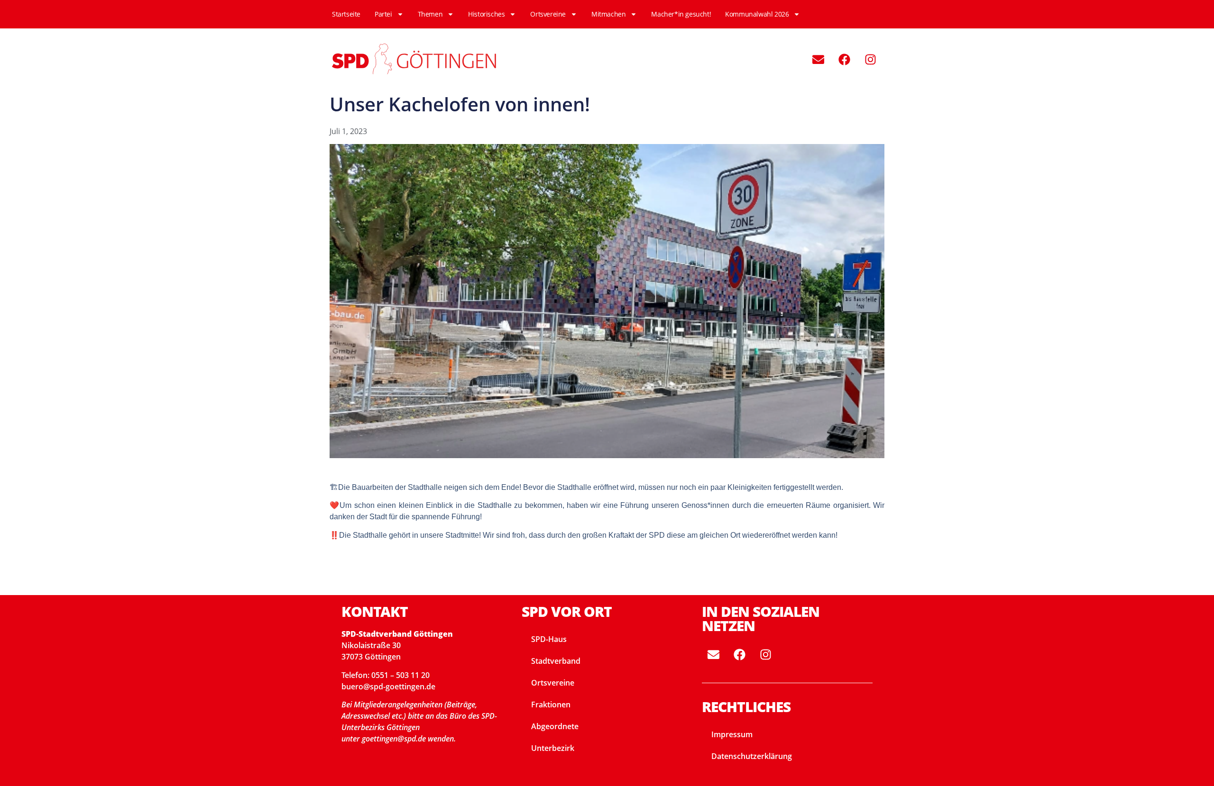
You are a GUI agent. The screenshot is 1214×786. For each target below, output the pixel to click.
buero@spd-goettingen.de (388, 686)
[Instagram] (870, 59)
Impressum (732, 734)
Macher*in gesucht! (681, 13)
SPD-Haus (549, 639)
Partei (383, 13)
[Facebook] (844, 59)
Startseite (346, 13)
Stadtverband (555, 661)
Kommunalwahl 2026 (757, 13)
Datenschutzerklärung (751, 756)
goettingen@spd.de (395, 738)
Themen (430, 13)
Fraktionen (550, 704)
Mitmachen (608, 13)
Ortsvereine (548, 13)
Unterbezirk (552, 748)
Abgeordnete (555, 726)
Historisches (486, 13)
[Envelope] (818, 59)
